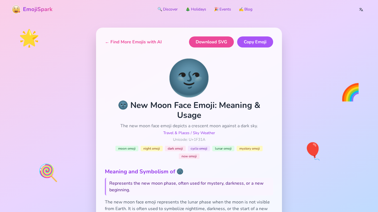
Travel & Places (176, 133)
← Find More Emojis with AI (133, 42)
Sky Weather (204, 133)
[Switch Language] (361, 9)
